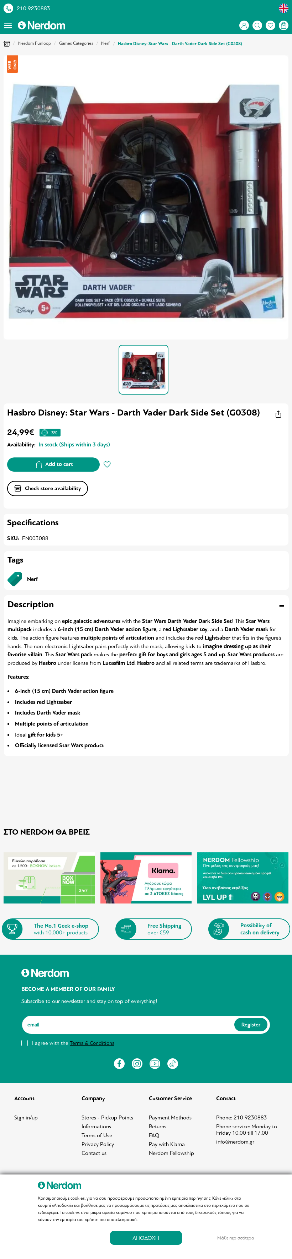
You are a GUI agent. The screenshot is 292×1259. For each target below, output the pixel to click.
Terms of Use (97, 1135)
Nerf (105, 43)
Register (250, 1025)
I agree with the (73, 1043)
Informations (96, 1126)
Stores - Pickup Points (107, 1117)
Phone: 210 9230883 (241, 1117)
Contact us (94, 1153)
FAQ (154, 1135)
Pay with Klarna (167, 1144)
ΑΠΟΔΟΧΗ (145, 1237)
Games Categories (76, 43)
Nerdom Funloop (34, 43)
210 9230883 (33, 8)
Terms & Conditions (92, 1043)
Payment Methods (170, 1117)
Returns (157, 1126)
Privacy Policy (98, 1144)
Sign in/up (26, 1117)
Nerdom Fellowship (171, 1153)
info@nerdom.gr (235, 1142)
